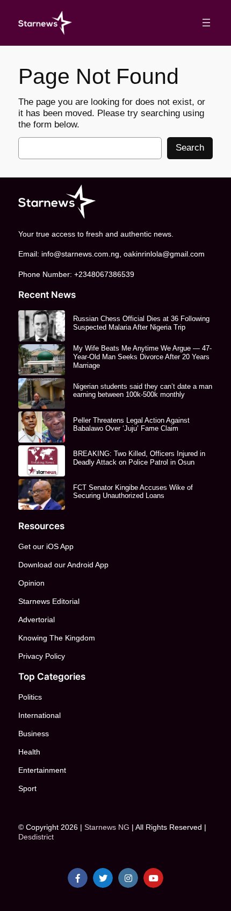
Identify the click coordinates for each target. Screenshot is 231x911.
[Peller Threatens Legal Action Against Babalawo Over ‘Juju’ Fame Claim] (41, 427)
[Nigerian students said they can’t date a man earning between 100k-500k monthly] (41, 393)
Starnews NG (106, 827)
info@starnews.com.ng (80, 254)
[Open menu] (206, 22)
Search (190, 148)
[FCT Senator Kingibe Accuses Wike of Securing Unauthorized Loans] (41, 494)
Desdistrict (36, 836)
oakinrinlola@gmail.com (164, 254)
